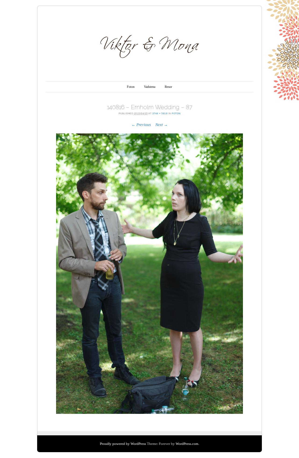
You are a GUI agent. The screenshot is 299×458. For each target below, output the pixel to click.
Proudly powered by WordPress (123, 444)
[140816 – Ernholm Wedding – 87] (149, 273)
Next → (161, 124)
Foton (131, 87)
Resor (168, 87)
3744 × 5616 (160, 113)
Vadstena (149, 87)
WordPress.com (187, 444)
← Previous (141, 124)
